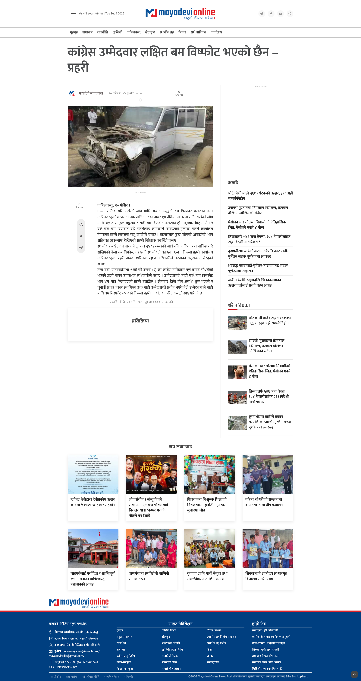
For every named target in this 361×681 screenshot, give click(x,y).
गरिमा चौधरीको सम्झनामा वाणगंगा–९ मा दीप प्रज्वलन (264, 502)
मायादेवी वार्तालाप (171, 668)
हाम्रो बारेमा (71, 676)
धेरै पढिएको (239, 305)
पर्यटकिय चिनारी (171, 643)
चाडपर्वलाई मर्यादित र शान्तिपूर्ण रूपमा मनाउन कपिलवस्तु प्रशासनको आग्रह (93, 579)
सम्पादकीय (213, 662)
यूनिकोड (129, 676)
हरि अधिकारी (265, 630)
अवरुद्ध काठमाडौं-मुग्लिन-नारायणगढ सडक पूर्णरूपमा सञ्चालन (258, 268)
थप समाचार (180, 447)
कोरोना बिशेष (169, 630)
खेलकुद (150, 32)
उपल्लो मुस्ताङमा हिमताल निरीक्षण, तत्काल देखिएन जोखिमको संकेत (258, 210)
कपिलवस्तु (133, 32)
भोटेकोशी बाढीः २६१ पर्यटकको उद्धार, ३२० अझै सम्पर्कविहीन (260, 196)
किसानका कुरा (125, 668)
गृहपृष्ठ (74, 32)
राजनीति (102, 32)
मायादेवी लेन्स (169, 662)
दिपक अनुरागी (271, 636)
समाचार (87, 32)
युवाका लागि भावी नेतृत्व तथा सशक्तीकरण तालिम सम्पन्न (207, 576)
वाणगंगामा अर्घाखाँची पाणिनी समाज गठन (149, 576)
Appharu (302, 676)
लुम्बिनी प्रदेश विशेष (172, 649)
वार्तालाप (216, 32)
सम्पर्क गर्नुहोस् (112, 676)
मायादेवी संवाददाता (91, 93)
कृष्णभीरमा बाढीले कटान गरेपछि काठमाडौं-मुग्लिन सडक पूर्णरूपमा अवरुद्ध (258, 254)
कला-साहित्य (124, 662)
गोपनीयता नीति (90, 676)
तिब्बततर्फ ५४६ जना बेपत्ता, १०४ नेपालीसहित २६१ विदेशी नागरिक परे (259, 239)
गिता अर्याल (266, 662)
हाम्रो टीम (56, 676)
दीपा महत (265, 656)
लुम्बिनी (117, 32)
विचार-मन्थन (214, 630)
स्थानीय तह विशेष (216, 643)
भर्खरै (233, 183)
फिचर (182, 32)
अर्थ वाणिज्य (198, 32)
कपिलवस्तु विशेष (126, 656)
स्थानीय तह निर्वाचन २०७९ (221, 636)
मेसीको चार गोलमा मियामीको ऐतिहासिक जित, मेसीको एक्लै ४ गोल (257, 225)
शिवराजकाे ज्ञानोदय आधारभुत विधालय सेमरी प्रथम (266, 576)
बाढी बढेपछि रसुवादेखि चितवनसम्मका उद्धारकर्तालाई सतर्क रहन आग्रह (254, 283)
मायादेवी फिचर (170, 656)
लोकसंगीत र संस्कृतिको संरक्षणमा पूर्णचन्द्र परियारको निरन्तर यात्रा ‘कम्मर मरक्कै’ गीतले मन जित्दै (148, 507)
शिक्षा (209, 649)
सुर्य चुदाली (265, 649)
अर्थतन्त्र (121, 649)
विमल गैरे (267, 668)
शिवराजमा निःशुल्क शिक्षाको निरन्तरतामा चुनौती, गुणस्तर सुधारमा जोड (207, 505)
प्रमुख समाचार (124, 636)
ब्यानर (210, 656)
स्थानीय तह (167, 32)
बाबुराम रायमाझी (268, 643)
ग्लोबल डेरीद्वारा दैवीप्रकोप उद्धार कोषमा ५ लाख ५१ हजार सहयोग (93, 502)
